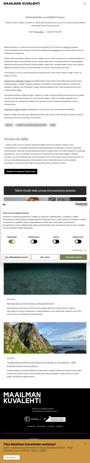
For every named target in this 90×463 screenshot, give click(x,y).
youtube (50, 426)
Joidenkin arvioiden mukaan (15, 109)
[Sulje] (85, 444)
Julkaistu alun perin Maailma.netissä (31, 125)
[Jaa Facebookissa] (49, 42)
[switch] (34, 241)
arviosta (55, 50)
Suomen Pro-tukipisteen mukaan (17, 81)
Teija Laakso (39, 32)
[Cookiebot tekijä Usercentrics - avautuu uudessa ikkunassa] (77, 204)
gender (9, 125)
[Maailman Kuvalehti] (22, 403)
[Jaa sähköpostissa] (56, 42)
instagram (41, 426)
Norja (53, 125)
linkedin (59, 426)
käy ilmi (67, 47)
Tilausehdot (33, 439)
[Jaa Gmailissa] (41, 42)
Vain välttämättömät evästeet (16, 257)
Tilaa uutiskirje (10, 457)
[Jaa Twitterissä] (34, 42)
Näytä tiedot (77, 250)
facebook (31, 426)
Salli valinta (45, 257)
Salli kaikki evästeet (73, 257)
